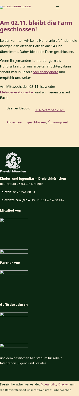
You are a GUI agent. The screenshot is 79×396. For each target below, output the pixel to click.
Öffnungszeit (58, 122)
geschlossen (36, 122)
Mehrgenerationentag (17, 92)
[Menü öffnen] (57, 7)
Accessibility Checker (54, 384)
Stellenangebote (45, 72)
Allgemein (14, 122)
